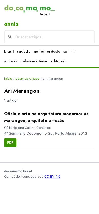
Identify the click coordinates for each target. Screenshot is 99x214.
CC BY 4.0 (52, 176)
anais (11, 24)
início (8, 78)
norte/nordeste (47, 51)
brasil (9, 51)
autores (10, 61)
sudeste (23, 51)
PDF (10, 142)
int (73, 51)
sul (66, 51)
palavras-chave (33, 61)
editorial (57, 61)
